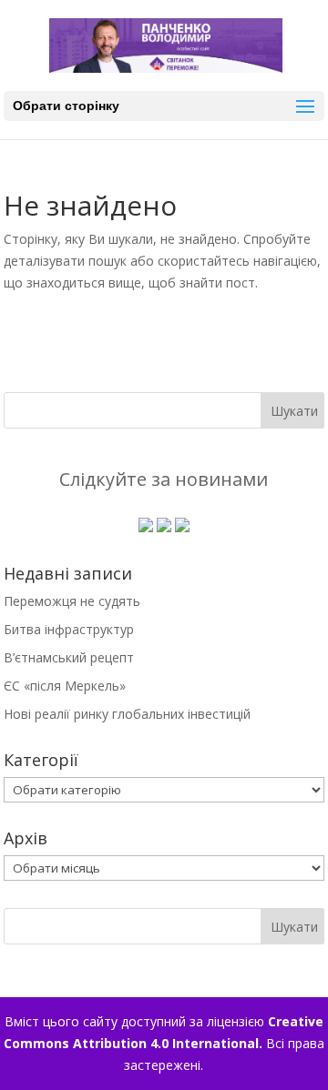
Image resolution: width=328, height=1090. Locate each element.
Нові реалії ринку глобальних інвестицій (127, 713)
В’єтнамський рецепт (69, 657)
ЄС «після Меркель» (65, 685)
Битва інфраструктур (69, 629)
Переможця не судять (72, 601)
